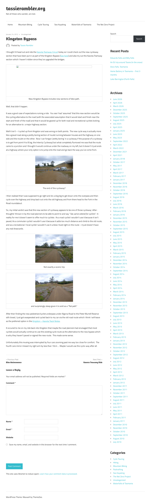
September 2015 (120, 228)
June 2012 (117, 365)
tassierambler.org (25, 8)
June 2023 (117, 134)
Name (9, 421)
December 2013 (120, 302)
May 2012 (117, 368)
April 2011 (117, 414)
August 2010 (118, 438)
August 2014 (118, 274)
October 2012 (119, 351)
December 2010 (120, 424)
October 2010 (119, 431)
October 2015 (119, 225)
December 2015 (120, 218)
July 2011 (117, 403)
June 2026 (117, 99)
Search (113, 33)
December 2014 (120, 260)
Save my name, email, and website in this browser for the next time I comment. (43, 444)
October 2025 (119, 113)
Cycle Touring (43, 24)
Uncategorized (26, 34)
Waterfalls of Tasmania (81, 24)
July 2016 (117, 200)
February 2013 (119, 337)
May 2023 (117, 137)
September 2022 (120, 141)
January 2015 (119, 256)
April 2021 (117, 155)
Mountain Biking (25, 24)
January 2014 (119, 298)
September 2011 (120, 396)
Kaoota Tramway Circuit (47, 52)
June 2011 (117, 407)
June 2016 (117, 204)
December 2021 (120, 151)
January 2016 (119, 214)
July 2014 (117, 277)
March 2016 (118, 207)
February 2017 (119, 176)
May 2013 (117, 326)
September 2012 (120, 354)
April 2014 (117, 288)
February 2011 (119, 417)
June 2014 (117, 281)
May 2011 (117, 410)
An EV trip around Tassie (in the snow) (126, 62)
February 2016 (119, 211)
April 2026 (117, 102)
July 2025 (117, 123)
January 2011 (119, 421)
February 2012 (119, 379)
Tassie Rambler (26, 45)
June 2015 (117, 239)
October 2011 (119, 393)
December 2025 (120, 109)
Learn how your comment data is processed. (58, 473)
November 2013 (120, 305)
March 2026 (118, 106)
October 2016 (119, 190)
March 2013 (118, 333)
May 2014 (117, 284)
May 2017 (117, 165)
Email (9, 429)
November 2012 (120, 347)
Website (9, 437)
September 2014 (120, 270)
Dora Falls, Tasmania (119, 66)
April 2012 (117, 372)
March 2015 (118, 249)
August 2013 (118, 316)
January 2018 (119, 158)
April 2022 (117, 144)
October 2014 (119, 267)
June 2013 (117, 323)
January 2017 (119, 179)
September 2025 (120, 116)
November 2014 (120, 263)
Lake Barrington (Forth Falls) (122, 79)
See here (64, 55)
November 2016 (120, 186)
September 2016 (120, 193)
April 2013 (117, 330)
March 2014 (118, 291)
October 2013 (119, 309)
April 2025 (117, 127)
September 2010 (120, 435)
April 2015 (117, 246)
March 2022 (118, 148)
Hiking (115, 462)
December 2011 (120, 386)
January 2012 (119, 382)
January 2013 (119, 340)
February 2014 (119, 295)
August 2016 (118, 197)
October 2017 (119, 162)
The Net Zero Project (105, 24)
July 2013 (117, 319)
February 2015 (119, 253)
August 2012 (118, 358)
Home (10, 24)
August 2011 (118, 400)
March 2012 (118, 375)
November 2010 (120, 428)
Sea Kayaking (60, 24)
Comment (11, 382)
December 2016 (120, 183)
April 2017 (117, 169)
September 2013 (120, 312)
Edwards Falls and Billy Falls (122, 57)
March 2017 (118, 172)
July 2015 (117, 235)
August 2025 (118, 120)
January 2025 (119, 130)
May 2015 (117, 242)
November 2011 (120, 389)
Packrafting (118, 469)
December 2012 (120, 344)
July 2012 (117, 361)
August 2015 (118, 232)
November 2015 (120, 221)
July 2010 (117, 442)
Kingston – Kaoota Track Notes (46, 321)
